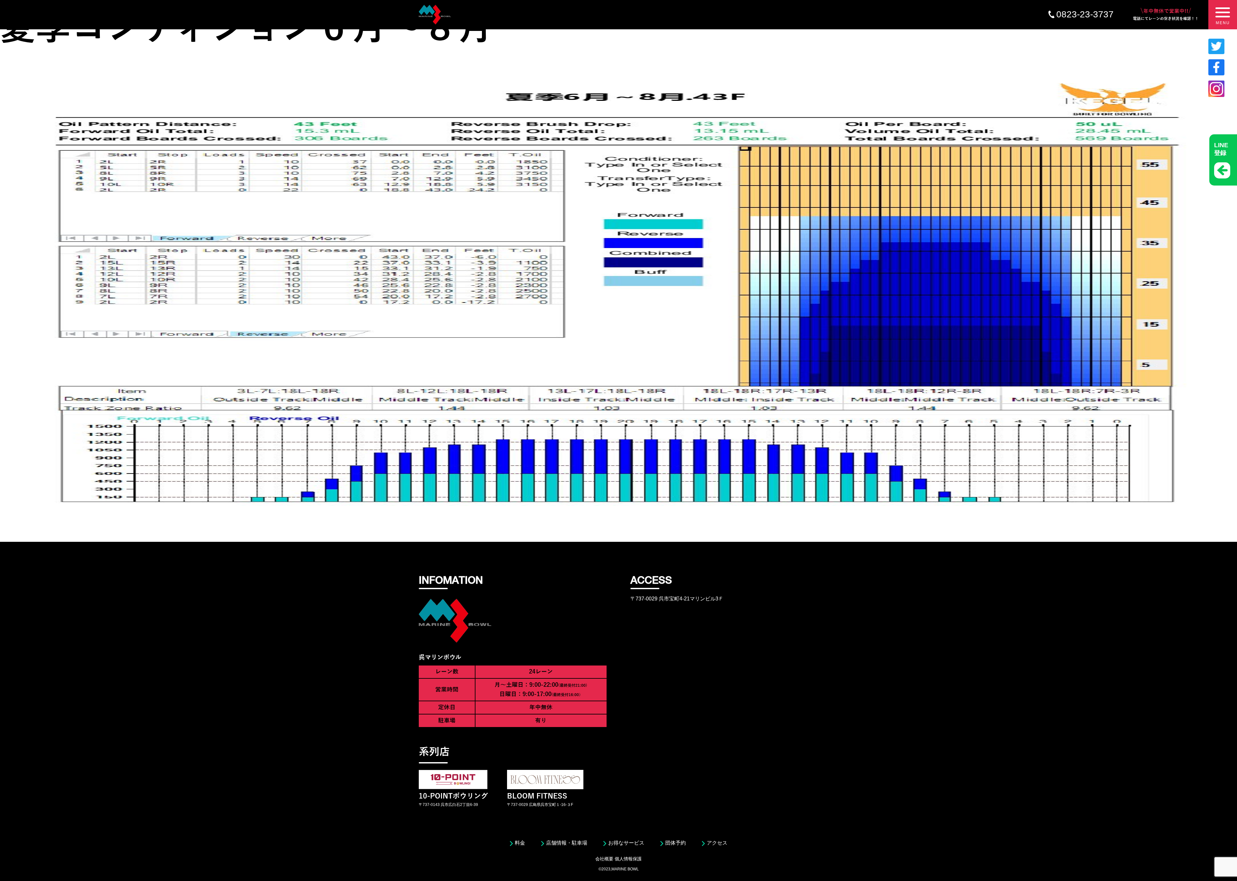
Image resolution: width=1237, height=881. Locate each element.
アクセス (717, 843)
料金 (520, 843)
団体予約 (675, 843)
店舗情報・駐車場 (566, 843)
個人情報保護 (628, 858)
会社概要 (604, 858)
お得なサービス (626, 843)
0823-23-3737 (1085, 14)
